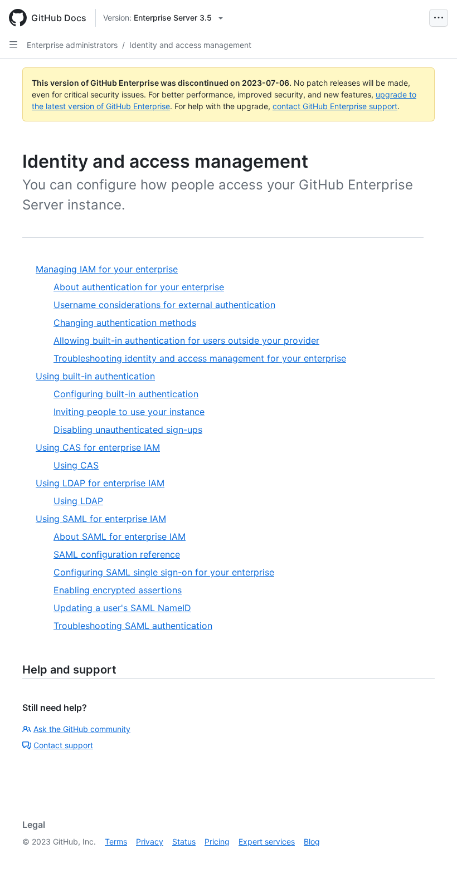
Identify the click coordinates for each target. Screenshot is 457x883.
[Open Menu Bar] (438, 18)
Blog (312, 841)
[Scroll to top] (432, 858)
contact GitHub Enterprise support (335, 106)
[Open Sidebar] (13, 44)
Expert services (267, 841)
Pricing (217, 841)
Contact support (63, 745)
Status (184, 841)
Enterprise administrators (72, 45)
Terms (116, 841)
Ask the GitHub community (81, 729)
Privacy (149, 841)
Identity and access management (190, 45)
